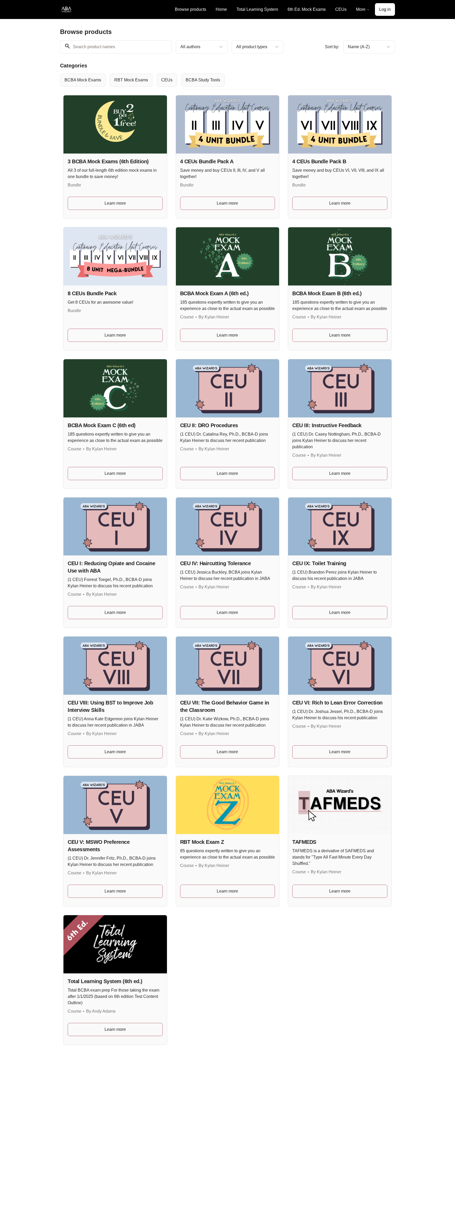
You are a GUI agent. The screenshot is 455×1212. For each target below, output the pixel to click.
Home (221, 9)
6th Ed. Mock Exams (307, 9)
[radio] (83, 80)
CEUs (341, 9)
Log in (385, 9)
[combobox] (202, 46)
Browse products (190, 9)
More (360, 9)
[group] (206, 80)
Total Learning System (257, 9)
